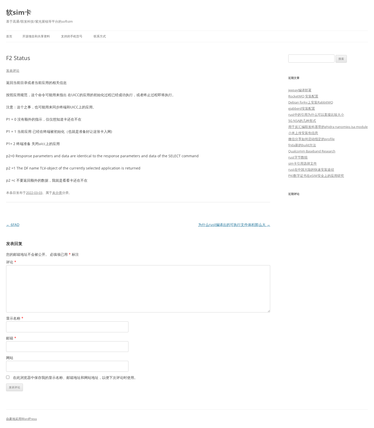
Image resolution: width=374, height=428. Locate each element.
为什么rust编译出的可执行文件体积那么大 (234, 224)
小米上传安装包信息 (303, 133)
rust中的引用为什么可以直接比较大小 (316, 114)
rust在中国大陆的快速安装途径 (311, 169)
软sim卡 (18, 12)
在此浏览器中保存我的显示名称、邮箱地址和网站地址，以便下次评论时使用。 (75, 377)
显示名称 (14, 318)
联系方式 (100, 36)
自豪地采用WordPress (21, 419)
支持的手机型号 (71, 36)
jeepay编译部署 (299, 90)
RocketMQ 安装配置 (303, 96)
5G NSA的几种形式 (302, 120)
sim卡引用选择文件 (302, 163)
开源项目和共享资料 (36, 36)
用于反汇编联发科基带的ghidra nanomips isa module (328, 126)
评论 (11, 262)
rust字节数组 (298, 157)
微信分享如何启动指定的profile (311, 139)
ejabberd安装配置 (301, 108)
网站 (9, 357)
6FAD (12, 224)
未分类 (57, 192)
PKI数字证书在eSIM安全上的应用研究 (316, 175)
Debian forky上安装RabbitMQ (310, 102)
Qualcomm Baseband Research (311, 151)
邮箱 (11, 338)
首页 (9, 36)
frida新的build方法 (302, 145)
